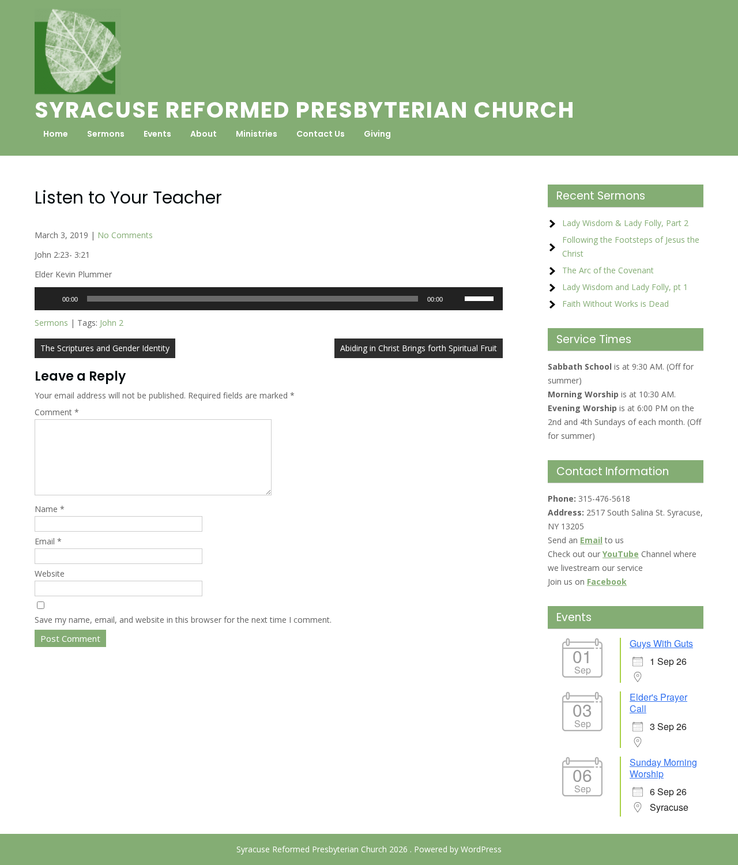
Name (50, 508)
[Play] (49, 298)
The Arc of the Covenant (608, 270)
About (203, 134)
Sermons (106, 134)
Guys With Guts (661, 643)
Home (55, 134)
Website (50, 573)
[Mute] (455, 298)
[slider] (481, 297)
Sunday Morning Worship (663, 767)
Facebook (607, 581)
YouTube (621, 553)
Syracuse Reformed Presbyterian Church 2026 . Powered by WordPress (369, 849)
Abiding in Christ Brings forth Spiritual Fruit (418, 348)
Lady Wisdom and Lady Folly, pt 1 (625, 286)
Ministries (256, 134)
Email (48, 541)
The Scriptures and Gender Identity (105, 348)
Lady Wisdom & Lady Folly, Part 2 (625, 222)
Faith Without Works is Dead (615, 303)
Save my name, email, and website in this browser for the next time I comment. (183, 619)
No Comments (125, 235)
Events (157, 134)
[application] (269, 298)
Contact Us (320, 134)
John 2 (111, 322)
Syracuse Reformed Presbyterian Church (305, 110)
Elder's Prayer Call (658, 702)
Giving (377, 134)
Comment (57, 412)
